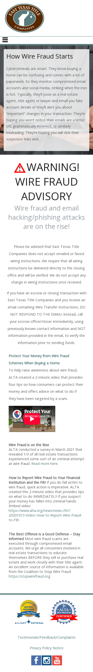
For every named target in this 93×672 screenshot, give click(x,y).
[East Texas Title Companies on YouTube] (57, 664)
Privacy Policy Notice (46, 648)
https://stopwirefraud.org (29, 576)
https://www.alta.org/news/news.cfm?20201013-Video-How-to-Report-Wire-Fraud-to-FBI (45, 515)
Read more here (44, 463)
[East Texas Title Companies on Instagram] (47, 664)
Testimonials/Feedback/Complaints (47, 637)
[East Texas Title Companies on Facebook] (36, 664)
